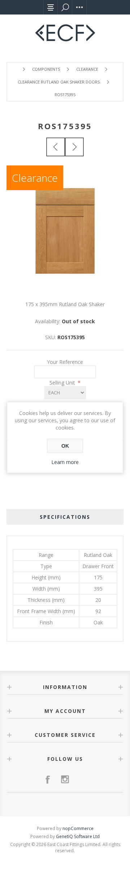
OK (65, 446)
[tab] (65, 517)
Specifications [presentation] (65, 516)
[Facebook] (47, 779)
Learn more (65, 462)
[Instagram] (65, 779)
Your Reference (65, 361)
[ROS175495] (74, 147)
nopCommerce (78, 828)
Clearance (35, 178)
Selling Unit (63, 382)
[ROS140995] (55, 147)
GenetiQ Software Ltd (78, 836)
